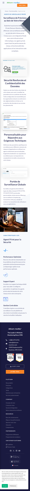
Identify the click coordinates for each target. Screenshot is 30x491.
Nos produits (9, 383)
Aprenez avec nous (11, 422)
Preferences (13, 486)
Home (6, 11)
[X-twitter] (13, 451)
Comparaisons (10, 427)
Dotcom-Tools (11, 447)
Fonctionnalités (13, 11)
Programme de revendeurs (13, 437)
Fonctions (8, 385)
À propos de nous (10, 403)
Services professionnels (12, 395)
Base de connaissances (12, 417)
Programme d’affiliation (12, 434)
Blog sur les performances (13, 420)
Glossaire (8, 425)
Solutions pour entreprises (13, 393)
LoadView (10, 444)
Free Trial (22, 5)
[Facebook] (11, 451)
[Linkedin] (16, 451)
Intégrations (9, 388)
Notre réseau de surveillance (14, 410)
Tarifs (7, 390)
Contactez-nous (10, 405)
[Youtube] (19, 451)
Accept (5, 486)
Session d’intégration (11, 408)
